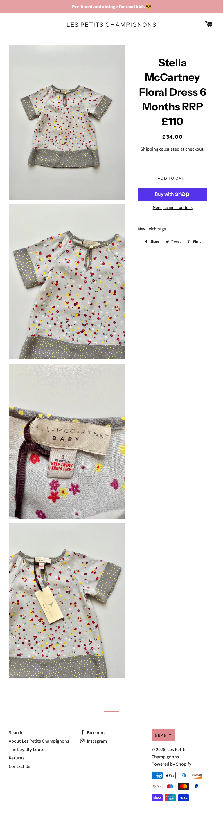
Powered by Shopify (171, 764)
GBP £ (160, 735)
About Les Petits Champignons (39, 741)
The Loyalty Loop (26, 749)
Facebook (96, 733)
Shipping (149, 149)
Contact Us (19, 766)
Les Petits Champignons (111, 24)
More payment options (173, 207)
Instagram (96, 741)
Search (15, 733)
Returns (16, 758)
